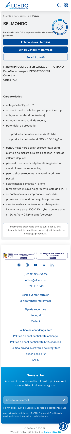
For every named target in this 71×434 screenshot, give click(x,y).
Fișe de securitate (35, 309)
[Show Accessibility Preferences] (63, 426)
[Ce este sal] (19, 256)
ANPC (35, 360)
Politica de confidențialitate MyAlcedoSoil (35, 342)
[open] (59, 5)
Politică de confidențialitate (35, 330)
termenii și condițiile (31, 416)
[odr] (52, 256)
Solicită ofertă (36, 57)
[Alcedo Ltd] (19, 264)
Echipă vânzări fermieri (35, 42)
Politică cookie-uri (35, 354)
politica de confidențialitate (51, 407)
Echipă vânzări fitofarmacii (36, 49)
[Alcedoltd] (35, 265)
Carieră (35, 321)
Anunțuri (35, 315)
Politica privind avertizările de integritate (35, 348)
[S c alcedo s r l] (52, 264)
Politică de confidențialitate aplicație (35, 336)
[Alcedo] (27, 264)
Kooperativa (50, 432)
